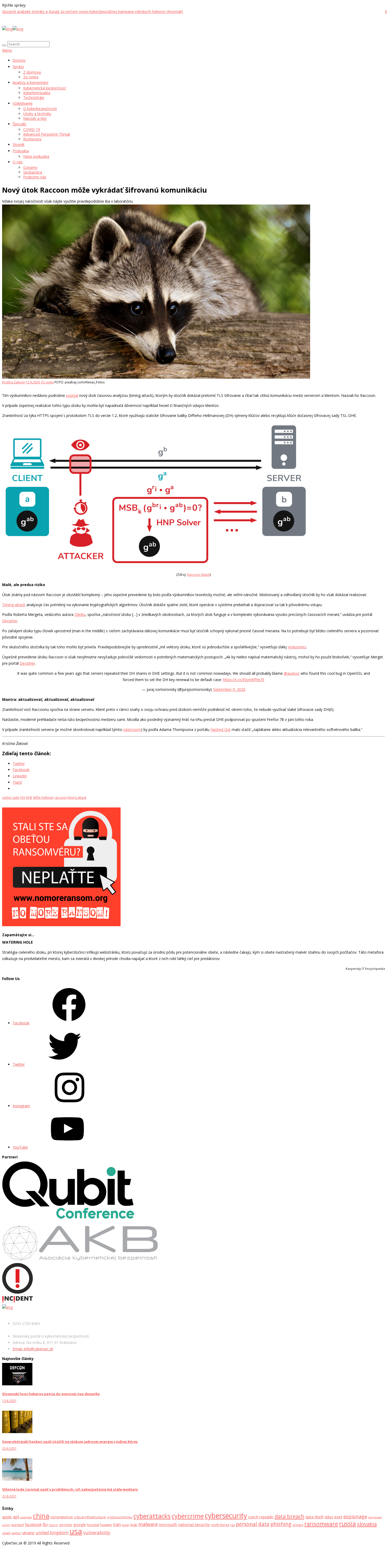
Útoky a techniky (37, 113)
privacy (297, 1525)
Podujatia (21, 150)
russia (347, 1524)
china (41, 1515)
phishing (280, 1524)
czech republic (261, 1516)
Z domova (32, 72)
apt (16, 1517)
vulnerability (96, 1532)
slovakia (367, 1524)
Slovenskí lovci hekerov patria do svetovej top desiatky (51, 1393)
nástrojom (132, 729)
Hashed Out (220, 729)
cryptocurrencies (119, 1517)
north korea (220, 1525)
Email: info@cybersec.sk (33, 1348)
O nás (18, 161)
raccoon (60, 797)
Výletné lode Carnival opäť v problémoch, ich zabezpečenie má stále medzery (70, 1489)
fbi (45, 1524)
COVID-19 (31, 129)
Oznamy (30, 167)
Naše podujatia (36, 156)
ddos (329, 1516)
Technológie (33, 97)
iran (117, 1524)
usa (76, 1531)
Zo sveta (30, 76)
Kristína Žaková (13, 382)
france (53, 1525)
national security (194, 1524)
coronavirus (61, 1516)
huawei (106, 1524)
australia (26, 1517)
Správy (18, 66)
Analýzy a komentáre (30, 82)
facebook (33, 1524)
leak (133, 1524)
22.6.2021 (9, 1496)
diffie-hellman (43, 797)
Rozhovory (32, 138)
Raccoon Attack (198, 574)
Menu (7, 50)
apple (7, 1516)
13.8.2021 (9, 1401)
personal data (252, 1524)
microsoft (168, 1524)
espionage (355, 1516)
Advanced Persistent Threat (46, 134)
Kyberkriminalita (36, 92)
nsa (232, 1525)
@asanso (292, 673)
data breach (289, 1516)
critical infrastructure (90, 1517)
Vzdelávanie (23, 103)
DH (22, 797)
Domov (19, 60)
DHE (29, 797)
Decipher (9, 620)
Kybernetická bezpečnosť (44, 88)
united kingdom (52, 1532)
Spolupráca (32, 172)
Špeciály (19, 123)
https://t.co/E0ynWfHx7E (243, 679)
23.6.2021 (9, 1448)
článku (80, 614)
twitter (16, 1533)
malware (148, 1524)
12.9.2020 (33, 382)
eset (338, 1516)
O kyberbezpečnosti (40, 108)
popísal (72, 395)
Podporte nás (34, 176)
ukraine (28, 1532)
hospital (93, 1525)
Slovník (18, 144)
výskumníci (297, 646)
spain (6, 1533)
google (79, 1524)
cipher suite (10, 797)
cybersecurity (226, 1515)
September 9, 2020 (229, 689)
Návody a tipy (35, 118)
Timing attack (13, 604)
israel (125, 1525)
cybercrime (188, 1516)
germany (65, 1525)
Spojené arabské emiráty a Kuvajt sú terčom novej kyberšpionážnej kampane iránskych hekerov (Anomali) (92, 11)
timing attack (76, 797)
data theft (314, 1516)
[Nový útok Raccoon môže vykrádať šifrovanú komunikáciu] (156, 377)
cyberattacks (152, 1515)
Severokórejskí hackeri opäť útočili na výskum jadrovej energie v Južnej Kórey (70, 1441)
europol (17, 1524)
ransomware (321, 1524)
